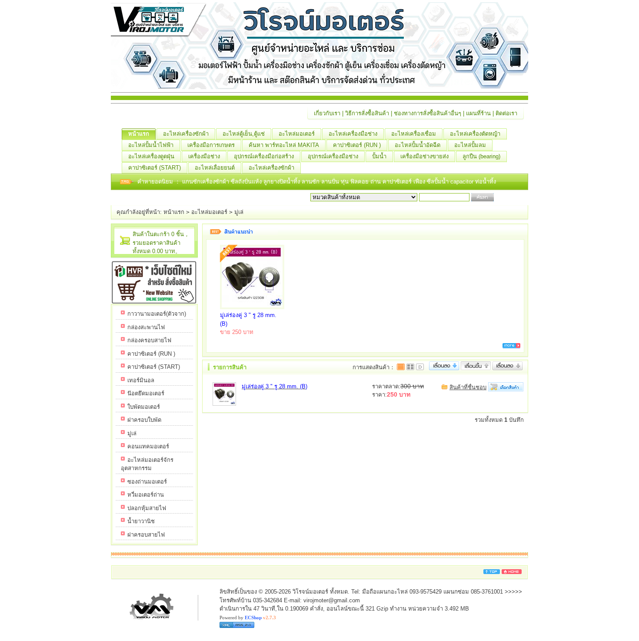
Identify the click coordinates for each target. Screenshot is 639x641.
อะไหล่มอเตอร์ (297, 133)
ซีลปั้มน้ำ (438, 181)
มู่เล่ (238, 212)
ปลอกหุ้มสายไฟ (146, 508)
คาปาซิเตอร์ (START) (154, 167)
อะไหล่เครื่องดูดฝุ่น (151, 156)
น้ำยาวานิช (141, 521)
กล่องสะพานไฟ (146, 327)
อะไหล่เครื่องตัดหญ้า (475, 133)
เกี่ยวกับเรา (327, 113)
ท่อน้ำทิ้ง (485, 181)
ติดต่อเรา (506, 113)
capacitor (462, 181)
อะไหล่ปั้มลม (470, 145)
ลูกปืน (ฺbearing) (481, 156)
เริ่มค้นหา (507, 197)
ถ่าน (376, 181)
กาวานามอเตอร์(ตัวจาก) (156, 313)
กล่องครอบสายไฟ (149, 340)
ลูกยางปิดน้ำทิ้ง (282, 181)
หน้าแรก (138, 133)
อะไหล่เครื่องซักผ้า (186, 133)
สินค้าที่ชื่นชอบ (467, 387)
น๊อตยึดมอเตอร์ (145, 393)
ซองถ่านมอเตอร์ (147, 481)
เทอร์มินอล (140, 380)
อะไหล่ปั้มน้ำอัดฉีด (417, 145)
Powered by (248, 617)
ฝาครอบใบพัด (144, 420)
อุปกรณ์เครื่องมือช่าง (333, 156)
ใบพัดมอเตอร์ (143, 407)
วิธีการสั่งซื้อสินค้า (367, 113)
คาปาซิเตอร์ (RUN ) (357, 145)
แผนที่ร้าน (478, 113)
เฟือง (420, 181)
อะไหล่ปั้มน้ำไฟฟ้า (150, 145)
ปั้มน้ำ (379, 156)
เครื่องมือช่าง (204, 156)
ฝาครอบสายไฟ (146, 534)
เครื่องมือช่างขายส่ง (424, 156)
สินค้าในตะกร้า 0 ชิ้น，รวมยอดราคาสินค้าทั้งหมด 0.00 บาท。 (161, 242)
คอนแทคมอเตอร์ (148, 446)
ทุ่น (345, 181)
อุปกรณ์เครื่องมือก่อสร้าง (264, 156)
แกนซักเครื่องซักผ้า (206, 181)
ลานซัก (311, 181)
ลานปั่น (330, 181)
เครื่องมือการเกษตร (211, 145)
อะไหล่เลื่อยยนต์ (215, 167)
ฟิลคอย (360, 181)
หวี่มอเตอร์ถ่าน (145, 494)
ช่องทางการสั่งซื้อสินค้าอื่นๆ (427, 113)
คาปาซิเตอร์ (398, 181)
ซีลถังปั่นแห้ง (246, 181)
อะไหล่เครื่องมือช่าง (353, 133)
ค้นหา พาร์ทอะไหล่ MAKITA (284, 145)
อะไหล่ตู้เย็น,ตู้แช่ (244, 133)
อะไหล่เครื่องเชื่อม (413, 133)
